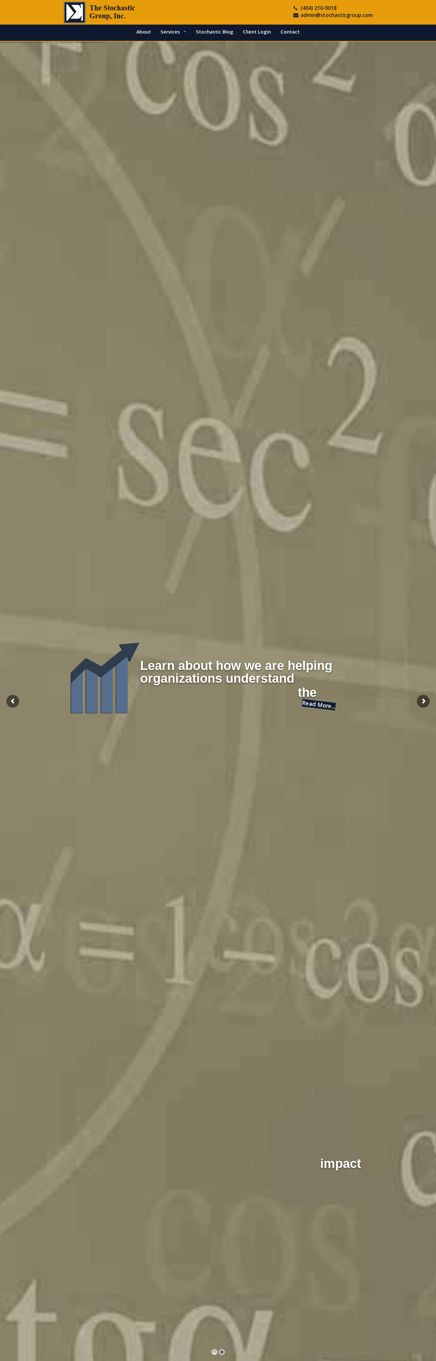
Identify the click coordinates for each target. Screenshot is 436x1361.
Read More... (319, 705)
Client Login (257, 31)
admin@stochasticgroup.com (337, 15)
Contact (290, 31)
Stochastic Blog (214, 31)
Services (170, 31)
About (143, 31)
